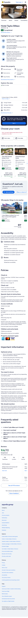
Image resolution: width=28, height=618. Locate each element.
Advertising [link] (4, 525)
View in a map (5, 98)
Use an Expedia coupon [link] (7, 596)
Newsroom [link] (4, 520)
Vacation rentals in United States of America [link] (11, 541)
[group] (14, 192)
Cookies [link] (3, 565)
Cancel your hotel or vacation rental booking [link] (11, 588)
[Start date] (7, 138)
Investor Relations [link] (5, 522)
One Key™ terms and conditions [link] (8, 570)
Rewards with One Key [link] (7, 553)
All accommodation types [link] (7, 551)
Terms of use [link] (4, 567)
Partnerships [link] (4, 517)
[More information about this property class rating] (7, 28)
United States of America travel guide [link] (10, 536)
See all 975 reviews (5, 32)
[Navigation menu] (25, 2)
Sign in (14, 123)
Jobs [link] (3, 512)
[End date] (20, 138)
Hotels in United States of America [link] (9, 539)
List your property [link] (5, 515)
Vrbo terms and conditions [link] (7, 572)
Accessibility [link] (4, 575)
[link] (2, 7)
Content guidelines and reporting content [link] (11, 580)
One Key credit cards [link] (6, 556)
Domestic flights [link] (5, 546)
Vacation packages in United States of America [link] (11, 544)
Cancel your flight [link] (5, 591)
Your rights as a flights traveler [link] (8, 601)
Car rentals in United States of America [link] (10, 548)
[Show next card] (25, 11)
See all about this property (7, 79)
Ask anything (9, 192)
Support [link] (3, 586)
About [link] (3, 510)
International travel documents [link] (8, 598)
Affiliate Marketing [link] (6, 527)
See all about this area (6, 112)
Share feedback (14, 493)
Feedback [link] (4, 530)
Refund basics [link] (5, 593)
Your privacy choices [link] (6, 577)
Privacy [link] (3, 562)
